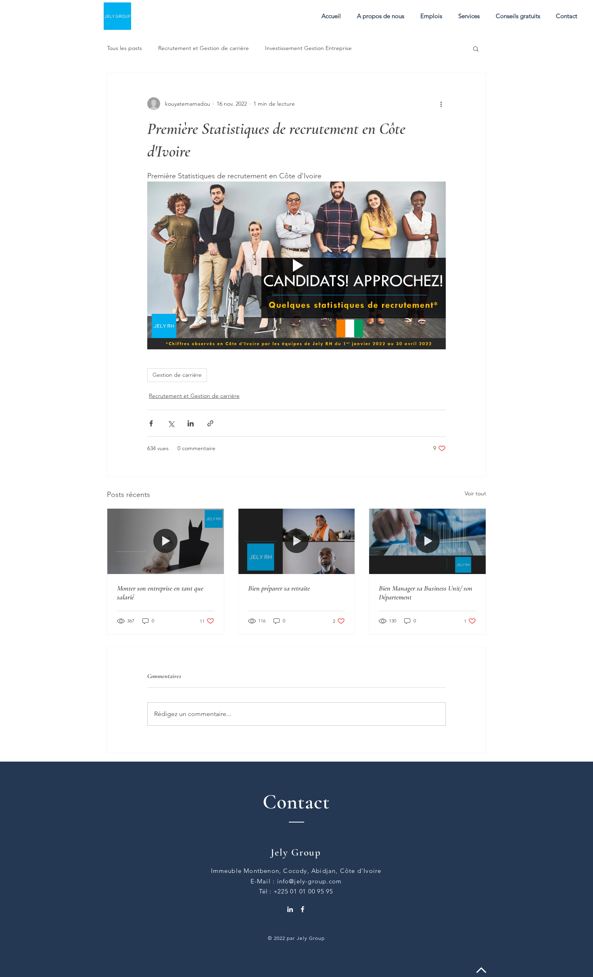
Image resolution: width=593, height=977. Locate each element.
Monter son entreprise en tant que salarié (160, 592)
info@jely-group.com (309, 881)
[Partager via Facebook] (151, 423)
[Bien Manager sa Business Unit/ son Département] (427, 541)
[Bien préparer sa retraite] (296, 541)
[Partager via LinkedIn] (190, 423)
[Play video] (296, 265)
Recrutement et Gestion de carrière (203, 48)
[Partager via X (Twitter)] (171, 423)
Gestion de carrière (177, 374)
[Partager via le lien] (210, 423)
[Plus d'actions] (441, 104)
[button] (469, 16)
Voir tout (475, 493)
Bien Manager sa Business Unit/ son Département (425, 592)
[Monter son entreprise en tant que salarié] (165, 541)
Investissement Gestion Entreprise (308, 48)
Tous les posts (124, 48)
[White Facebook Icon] (303, 909)
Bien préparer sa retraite (279, 588)
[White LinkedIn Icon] (290, 909)
